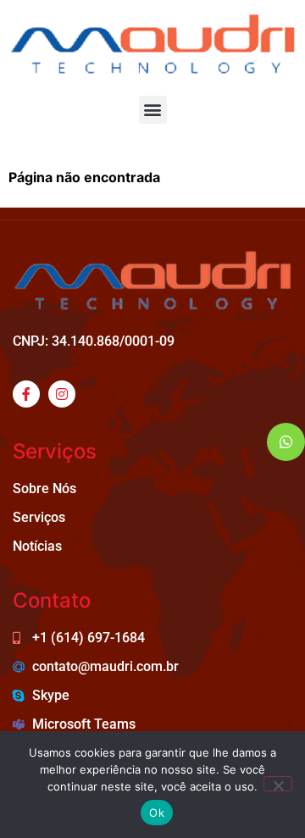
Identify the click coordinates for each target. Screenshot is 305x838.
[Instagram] (61, 394)
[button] (153, 110)
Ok (156, 812)
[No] (277, 783)
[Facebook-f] (26, 394)
